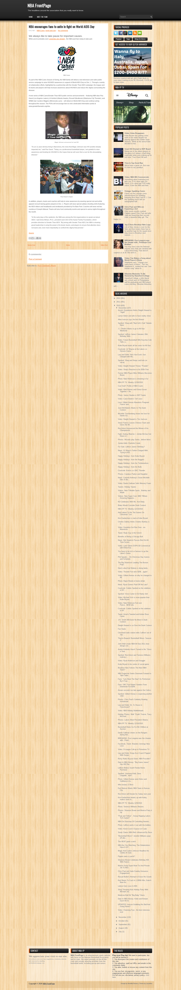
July (120, 932)
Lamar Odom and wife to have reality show (134, 316)
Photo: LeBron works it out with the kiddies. (134, 825)
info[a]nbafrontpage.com (36, 963)
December (123, 308)
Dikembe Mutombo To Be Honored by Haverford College (137, 275)
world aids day (50, 31)
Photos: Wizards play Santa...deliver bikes (134, 440)
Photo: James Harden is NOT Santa (132, 395)
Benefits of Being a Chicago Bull (130, 537)
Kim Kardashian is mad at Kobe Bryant (133, 518)
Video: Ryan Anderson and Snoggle (131, 661)
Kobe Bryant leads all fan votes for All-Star (134, 346)
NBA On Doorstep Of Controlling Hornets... (134, 822)
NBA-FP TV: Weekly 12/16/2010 (130, 723)
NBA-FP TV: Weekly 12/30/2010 (130, 382)
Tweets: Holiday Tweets (127, 487)
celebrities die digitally (57, 39)
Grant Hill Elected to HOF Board (138, 149)
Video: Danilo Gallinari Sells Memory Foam (134, 483)
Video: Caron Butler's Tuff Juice (130, 399)
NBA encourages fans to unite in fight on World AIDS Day (61, 26)
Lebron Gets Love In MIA (127, 886)
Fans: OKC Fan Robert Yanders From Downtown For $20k (132, 686)
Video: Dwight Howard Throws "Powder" (133, 366)
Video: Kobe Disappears (134, 133)
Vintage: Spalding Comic (135, 191)
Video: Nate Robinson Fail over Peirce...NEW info (130, 604)
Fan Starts (122, 629)
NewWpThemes (133, 983)
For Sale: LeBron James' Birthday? (131, 447)
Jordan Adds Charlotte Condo (129, 443)
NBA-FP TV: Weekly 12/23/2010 (130, 509)
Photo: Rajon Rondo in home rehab (131, 581)
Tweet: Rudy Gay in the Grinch (130, 533)
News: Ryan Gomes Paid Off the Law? (133, 585)
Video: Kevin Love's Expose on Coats (132, 829)
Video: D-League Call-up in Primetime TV (133, 749)
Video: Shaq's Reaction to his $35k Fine (133, 370)
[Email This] (30, 238)
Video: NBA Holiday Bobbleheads (131, 711)
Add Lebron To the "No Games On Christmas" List (131, 513)
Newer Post (31, 245)
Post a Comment (35, 259)
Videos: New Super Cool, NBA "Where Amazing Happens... (132, 497)
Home (31, 17)
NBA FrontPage (39, 5)
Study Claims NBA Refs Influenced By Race (135, 832)
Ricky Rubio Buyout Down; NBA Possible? (134, 759)
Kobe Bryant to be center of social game (133, 664)
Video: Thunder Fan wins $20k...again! (132, 572)
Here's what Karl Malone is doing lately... (133, 568)
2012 (118, 298)
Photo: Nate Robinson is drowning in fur (133, 379)
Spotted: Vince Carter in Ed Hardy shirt (133, 594)
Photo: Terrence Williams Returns (131, 807)
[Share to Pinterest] (40, 238)
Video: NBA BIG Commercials (137, 177)
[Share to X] (35, 238)
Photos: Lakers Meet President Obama (133, 720)
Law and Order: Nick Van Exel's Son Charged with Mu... (132, 356)
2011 (118, 302)
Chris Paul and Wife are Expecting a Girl (134, 208)
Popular (119, 39)
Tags (128, 39)
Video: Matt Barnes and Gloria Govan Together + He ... (132, 391)
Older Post (104, 245)
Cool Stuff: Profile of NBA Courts (130, 386)
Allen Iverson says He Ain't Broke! (131, 320)
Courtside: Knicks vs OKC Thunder (131, 470)
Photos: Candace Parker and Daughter (132, 474)
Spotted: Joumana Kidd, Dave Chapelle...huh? (129, 775)
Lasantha (149, 983)
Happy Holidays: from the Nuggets (131, 460)
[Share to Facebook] (37, 238)
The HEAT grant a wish (127, 842)
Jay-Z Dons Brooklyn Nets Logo (138, 225)
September (123, 924)
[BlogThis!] (32, 238)
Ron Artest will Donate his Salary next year (134, 794)
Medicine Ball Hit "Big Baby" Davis (131, 895)
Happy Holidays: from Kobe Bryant (131, 456)
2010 (118, 306)
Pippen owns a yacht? (126, 856)
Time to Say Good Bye (134, 163)
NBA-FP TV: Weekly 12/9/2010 (130, 803)
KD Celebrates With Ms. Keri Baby (131, 502)
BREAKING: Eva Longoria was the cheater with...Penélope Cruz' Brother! (138, 242)
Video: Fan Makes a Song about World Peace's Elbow (138, 259)
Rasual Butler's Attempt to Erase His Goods (135, 877)
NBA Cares (41, 31)
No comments (63, 31)
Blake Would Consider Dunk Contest (132, 505)
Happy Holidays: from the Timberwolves (133, 463)
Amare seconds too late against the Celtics (134, 690)
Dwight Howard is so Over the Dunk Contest (135, 625)
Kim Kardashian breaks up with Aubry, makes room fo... (132, 799)
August (122, 928)
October (122, 921)
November (123, 917)
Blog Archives (140, 39)
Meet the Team (42, 17)
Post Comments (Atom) (47, 266)
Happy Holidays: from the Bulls (130, 467)
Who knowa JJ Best (125, 785)
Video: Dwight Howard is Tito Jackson (132, 419)
